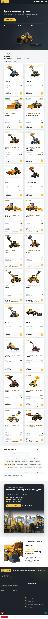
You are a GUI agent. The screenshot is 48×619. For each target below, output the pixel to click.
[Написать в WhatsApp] (45, 613)
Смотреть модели (9, 19)
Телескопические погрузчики (23, 453)
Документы (2, 590)
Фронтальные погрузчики (10, 464)
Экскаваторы (25, 461)
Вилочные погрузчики (9, 461)
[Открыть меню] (46, 2)
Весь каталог (40, 449)
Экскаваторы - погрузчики (35, 461)
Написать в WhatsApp (13, 505)
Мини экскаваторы (28, 467)
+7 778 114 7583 (28, 505)
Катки (35, 458)
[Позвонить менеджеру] (2, 613)
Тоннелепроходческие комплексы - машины (13, 467)
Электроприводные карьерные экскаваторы (13, 475)
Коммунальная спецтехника (35, 464)
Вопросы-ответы (15, 590)
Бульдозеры (21, 458)
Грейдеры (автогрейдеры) (22, 464)
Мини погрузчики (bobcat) (10, 453)
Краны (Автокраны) (38, 467)
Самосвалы (17, 461)
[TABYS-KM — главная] (5, 1)
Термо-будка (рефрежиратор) (11, 458)
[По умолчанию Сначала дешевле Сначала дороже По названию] (28, 617)
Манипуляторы (29, 458)
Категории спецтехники (30, 583)
